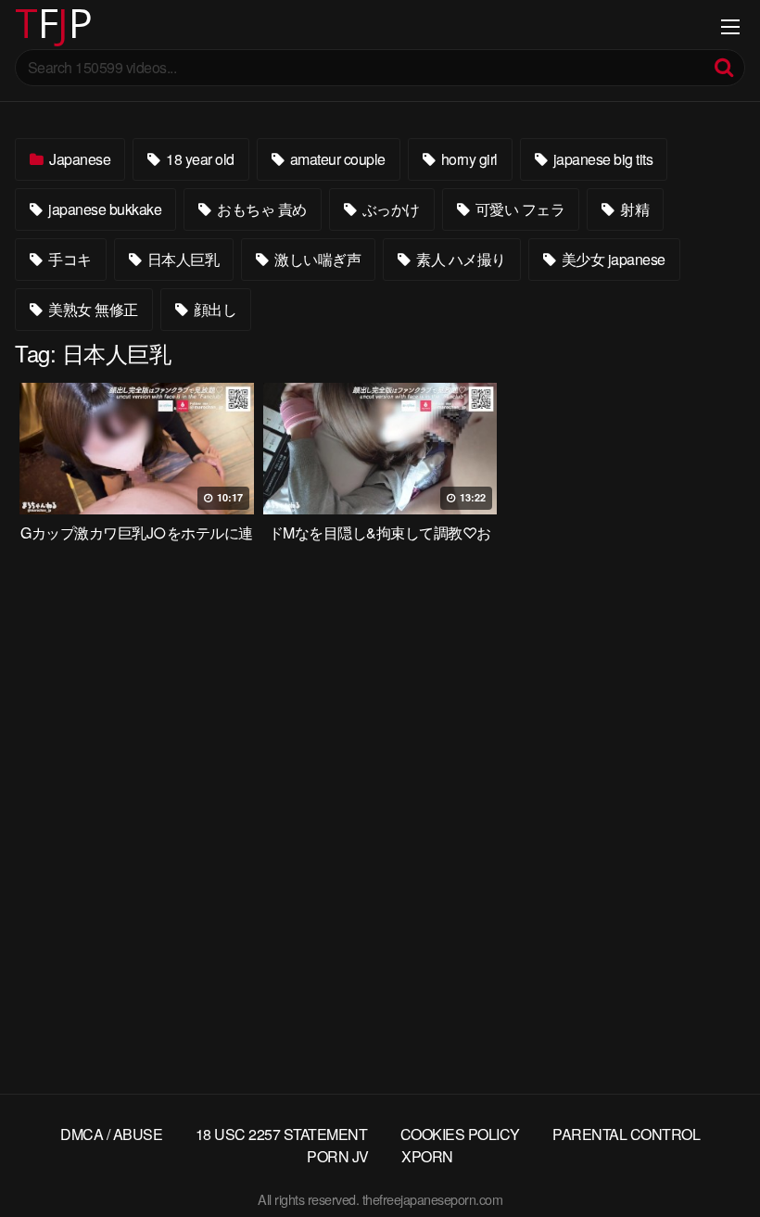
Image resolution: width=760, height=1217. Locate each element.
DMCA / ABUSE (111, 1134)
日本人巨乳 (181, 259)
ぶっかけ (389, 209)
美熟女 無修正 (91, 309)
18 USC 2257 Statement (282, 1134)
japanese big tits (601, 159)
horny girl (467, 159)
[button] (29, 28)
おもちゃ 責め (260, 209)
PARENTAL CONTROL (626, 1134)
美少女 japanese (611, 259)
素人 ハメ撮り (459, 259)
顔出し (213, 309)
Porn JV (338, 1156)
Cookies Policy (460, 1134)
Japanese (78, 159)
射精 (633, 209)
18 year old (198, 159)
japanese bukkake (103, 209)
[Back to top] (709, 1157)
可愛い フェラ (518, 209)
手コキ (68, 259)
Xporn (427, 1156)
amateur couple (336, 159)
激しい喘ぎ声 (316, 259)
